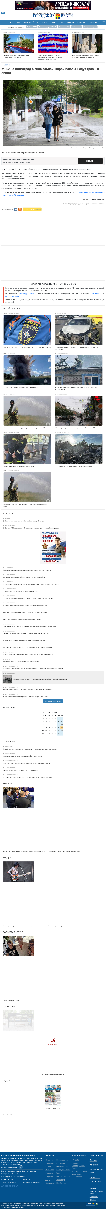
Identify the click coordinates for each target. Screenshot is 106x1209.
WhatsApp (23, 294)
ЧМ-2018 (75, 1160)
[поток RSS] (17, 1186)
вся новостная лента (53, 701)
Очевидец (49, 1183)
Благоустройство (31, 22)
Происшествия (14, 22)
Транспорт (60, 1180)
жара (94, 204)
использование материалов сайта (12, 1207)
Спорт (54, 22)
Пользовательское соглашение (32, 1204)
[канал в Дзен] (13, 1186)
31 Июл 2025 (4, 77)
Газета (6, 1080)
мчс (65, 204)
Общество (5, 65)
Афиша (7, 857)
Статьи (93, 1160)
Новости (8, 513)
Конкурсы (94, 22)
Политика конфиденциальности (53, 1204)
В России (8, 1114)
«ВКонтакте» (95, 294)
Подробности (96, 1155)
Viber (32, 294)
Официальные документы (32, 1183)
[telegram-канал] (2, 1186)
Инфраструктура (63, 1176)
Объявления (96, 1181)
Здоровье (45, 22)
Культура (70, 22)
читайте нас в (32, 209)
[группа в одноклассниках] (10, 1186)
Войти (93, 1200)
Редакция (26, 1179)
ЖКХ (62, 22)
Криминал (60, 1163)
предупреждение (76, 204)
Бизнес (48, 1166)
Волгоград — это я (96, 1171)
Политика (49, 1160)
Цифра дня (9, 1006)
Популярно (9, 741)
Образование (61, 1166)
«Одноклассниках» (12, 296)
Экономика (49, 1163)
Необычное (81, 22)
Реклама (93, 1188)
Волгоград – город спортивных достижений (79, 1174)
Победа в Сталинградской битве (78, 1165)
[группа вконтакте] (6, 1186)
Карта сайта (94, 1197)
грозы (88, 204)
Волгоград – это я (13, 932)
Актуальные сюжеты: (16, 27)
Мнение (7, 783)
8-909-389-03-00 (66, 284)
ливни (101, 204)
